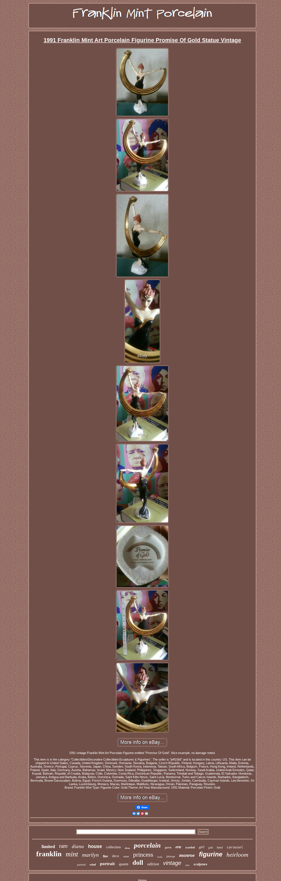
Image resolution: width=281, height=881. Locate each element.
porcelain (147, 845)
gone (168, 847)
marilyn (90, 855)
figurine (210, 854)
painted (81, 864)
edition (153, 864)
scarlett (190, 847)
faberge (170, 856)
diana (78, 846)
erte (178, 847)
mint (72, 854)
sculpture (200, 864)
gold (210, 847)
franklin (49, 854)
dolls (187, 865)
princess (143, 854)
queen (123, 864)
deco (115, 856)
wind (93, 864)
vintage (172, 863)
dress (127, 848)
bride (159, 857)
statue (126, 856)
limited (48, 846)
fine (105, 856)
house (95, 846)
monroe (187, 855)
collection (113, 847)
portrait (107, 863)
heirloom (237, 854)
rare (63, 846)
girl (201, 847)
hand (220, 847)
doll (137, 862)
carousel (235, 847)
